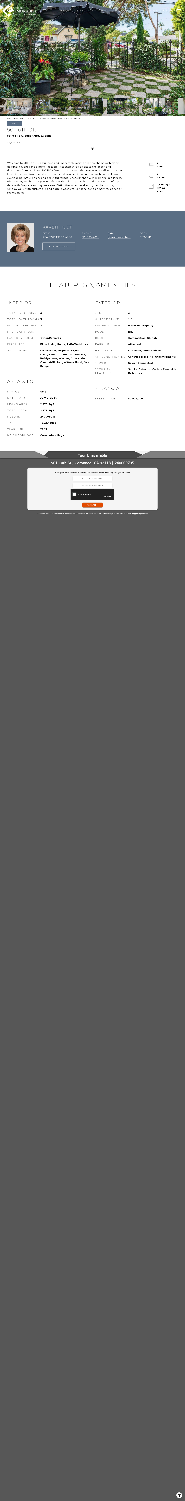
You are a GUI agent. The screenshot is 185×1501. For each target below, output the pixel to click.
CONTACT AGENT (59, 246)
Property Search (85, 11)
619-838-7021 (90, 237)
